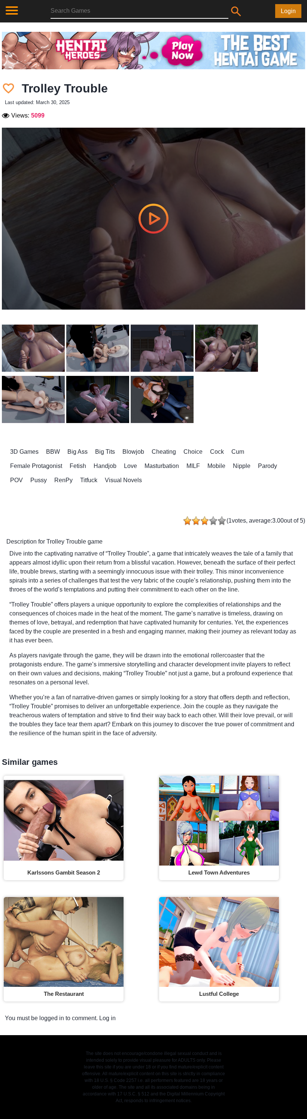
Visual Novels (123, 480)
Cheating (164, 451)
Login (288, 11)
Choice (193, 451)
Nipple (241, 466)
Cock (217, 451)
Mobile (216, 466)
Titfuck (88, 480)
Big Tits (105, 451)
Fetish (78, 466)
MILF (193, 466)
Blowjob (133, 451)
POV (16, 480)
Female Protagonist (36, 466)
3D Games (24, 451)
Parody (267, 466)
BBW (53, 451)
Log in (107, 1018)
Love (130, 466)
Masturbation (162, 466)
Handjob (105, 466)
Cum (237, 451)
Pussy (38, 480)
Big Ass (77, 451)
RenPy (63, 480)
